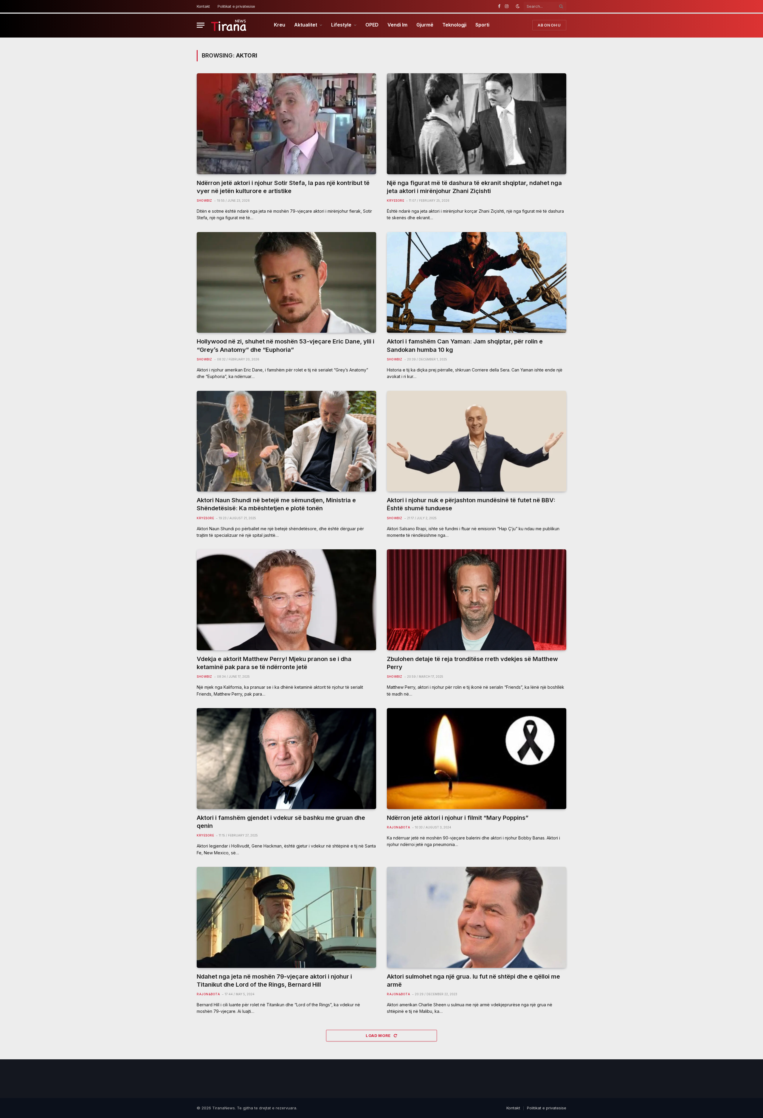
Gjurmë (424, 25)
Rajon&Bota (398, 827)
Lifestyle (341, 25)
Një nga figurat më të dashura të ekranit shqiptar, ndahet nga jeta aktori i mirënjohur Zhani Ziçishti (474, 187)
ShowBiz (204, 200)
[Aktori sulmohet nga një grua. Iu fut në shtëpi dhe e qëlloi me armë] (476, 917)
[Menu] (200, 25)
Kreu (279, 25)
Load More (379, 1035)
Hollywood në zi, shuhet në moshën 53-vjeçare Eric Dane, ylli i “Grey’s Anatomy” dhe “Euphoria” (285, 345)
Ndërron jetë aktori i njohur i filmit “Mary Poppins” (457, 817)
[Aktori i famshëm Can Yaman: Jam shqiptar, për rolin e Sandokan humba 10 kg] (476, 282)
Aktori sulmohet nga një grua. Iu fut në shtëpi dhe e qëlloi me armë (473, 980)
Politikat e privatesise (236, 6)
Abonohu (549, 25)
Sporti (482, 25)
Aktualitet (305, 25)
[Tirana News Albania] (229, 25)
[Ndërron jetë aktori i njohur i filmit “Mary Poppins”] (476, 758)
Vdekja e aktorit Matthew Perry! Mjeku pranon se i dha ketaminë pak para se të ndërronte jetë (274, 663)
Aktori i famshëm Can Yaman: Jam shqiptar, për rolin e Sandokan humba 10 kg (465, 345)
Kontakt (203, 6)
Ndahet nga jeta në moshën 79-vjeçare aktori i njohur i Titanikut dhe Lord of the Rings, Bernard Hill (274, 980)
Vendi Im (397, 25)
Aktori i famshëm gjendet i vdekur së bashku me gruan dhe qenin (281, 821)
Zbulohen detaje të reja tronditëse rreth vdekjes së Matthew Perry (472, 663)
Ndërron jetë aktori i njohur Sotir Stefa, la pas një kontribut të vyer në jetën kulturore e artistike (283, 187)
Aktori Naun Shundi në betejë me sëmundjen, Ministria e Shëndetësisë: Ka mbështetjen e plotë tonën (276, 504)
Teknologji (454, 25)
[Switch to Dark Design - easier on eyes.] (517, 6)
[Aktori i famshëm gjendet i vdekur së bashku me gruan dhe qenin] (286, 758)
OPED (372, 25)
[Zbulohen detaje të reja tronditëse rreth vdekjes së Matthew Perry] (476, 599)
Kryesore (395, 200)
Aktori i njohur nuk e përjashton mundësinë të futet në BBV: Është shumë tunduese (471, 504)
